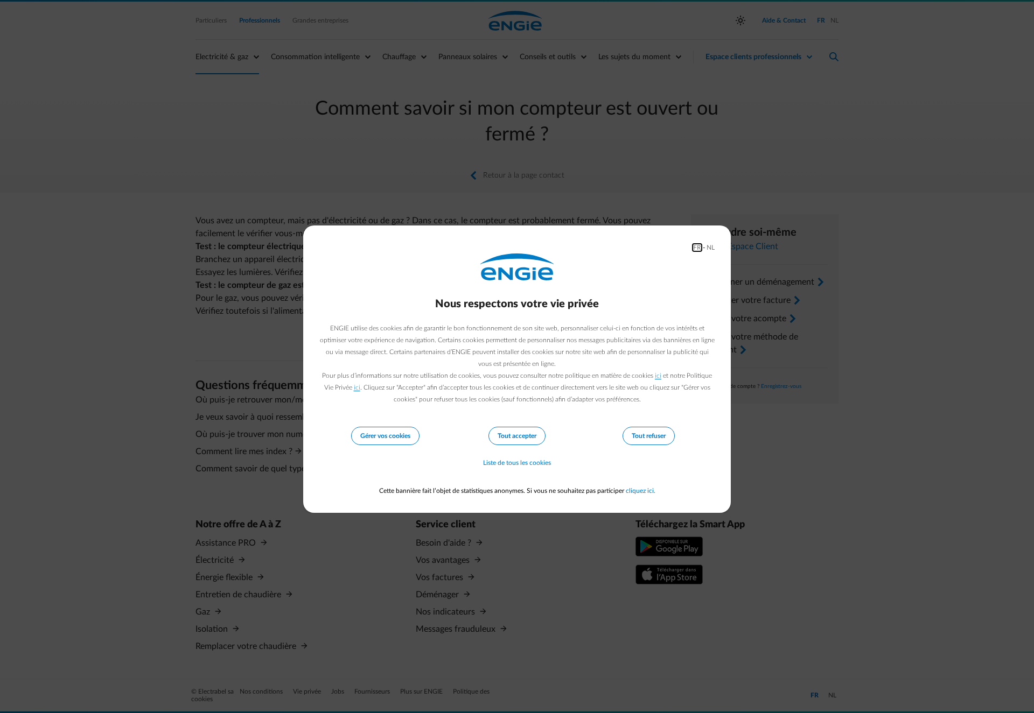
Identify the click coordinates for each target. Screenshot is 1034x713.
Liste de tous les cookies (517, 463)
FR (697, 247)
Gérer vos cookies (385, 436)
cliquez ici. (640, 491)
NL (711, 247)
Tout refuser (649, 436)
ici (658, 375)
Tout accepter (517, 436)
